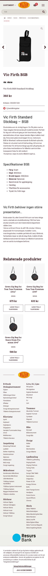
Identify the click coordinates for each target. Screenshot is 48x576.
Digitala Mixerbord (32, 392)
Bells (28, 487)
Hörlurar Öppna (8, 502)
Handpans (29, 492)
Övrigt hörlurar (7, 516)
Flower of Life (30, 481)
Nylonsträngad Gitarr (10, 398)
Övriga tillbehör (31, 452)
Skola (29, 506)
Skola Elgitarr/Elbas (32, 522)
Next (45, 47)
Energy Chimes (31, 484)
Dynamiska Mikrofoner (10, 476)
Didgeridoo (29, 479)
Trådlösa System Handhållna (8, 483)
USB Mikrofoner (8, 479)
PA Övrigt (29, 397)
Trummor (15, 17)
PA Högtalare (30, 389)
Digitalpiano (7, 425)
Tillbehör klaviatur (9, 438)
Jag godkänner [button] (24, 570)
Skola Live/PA (30, 519)
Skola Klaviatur (31, 517)
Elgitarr (5, 389)
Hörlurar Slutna (8, 507)
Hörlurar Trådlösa (8, 513)
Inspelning (8, 443)
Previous (3, 47)
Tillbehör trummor (22, 17)
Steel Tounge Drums (32, 490)
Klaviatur (8, 417)
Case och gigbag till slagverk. (33, 17)
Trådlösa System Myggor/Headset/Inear (10, 490)
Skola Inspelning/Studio (33, 528)
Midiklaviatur (7, 435)
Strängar (6, 406)
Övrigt (29, 440)
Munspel (29, 430)
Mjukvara (6, 457)
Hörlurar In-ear (7, 510)
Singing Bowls (30, 462)
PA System (29, 387)
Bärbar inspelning (8, 451)
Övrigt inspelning (8, 465)
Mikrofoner (8, 470)
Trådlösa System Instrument (12, 486)
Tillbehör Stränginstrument (11, 411)
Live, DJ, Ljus (32, 384)
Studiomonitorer (8, 454)
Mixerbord (29, 395)
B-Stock (7, 384)
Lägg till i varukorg (14, 308)
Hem (4, 18)
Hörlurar (7, 499)
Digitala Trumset (31, 414)
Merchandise (30, 449)
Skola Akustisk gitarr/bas (34, 514)
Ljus (27, 403)
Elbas (5, 392)
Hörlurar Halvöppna (9, 505)
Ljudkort (5, 449)
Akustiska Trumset (32, 411)
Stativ (28, 446)
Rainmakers (30, 476)
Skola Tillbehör (31, 508)
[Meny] (43, 5)
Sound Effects (30, 498)
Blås (28, 427)
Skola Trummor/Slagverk (34, 525)
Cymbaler (29, 416)
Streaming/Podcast (9, 446)
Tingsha (29, 470)
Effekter (5, 403)
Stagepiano (6, 428)
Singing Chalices (31, 465)
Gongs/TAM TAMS (32, 473)
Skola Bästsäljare (32, 511)
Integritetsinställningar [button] (23, 566)
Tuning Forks (30, 468)
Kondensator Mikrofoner (11, 473)
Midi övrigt (6, 462)
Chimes (28, 500)
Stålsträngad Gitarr (9, 395)
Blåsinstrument (31, 433)
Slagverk (29, 419)
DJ (27, 400)
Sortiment (8, 5)
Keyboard (6, 422)
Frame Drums (30, 495)
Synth (5, 419)
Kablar (28, 443)
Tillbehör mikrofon (9, 494)
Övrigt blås (29, 435)
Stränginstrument (12, 387)
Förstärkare (7, 400)
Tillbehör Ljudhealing (33, 459)
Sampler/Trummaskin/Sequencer (12, 431)
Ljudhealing (32, 457)
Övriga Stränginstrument (11, 409)
